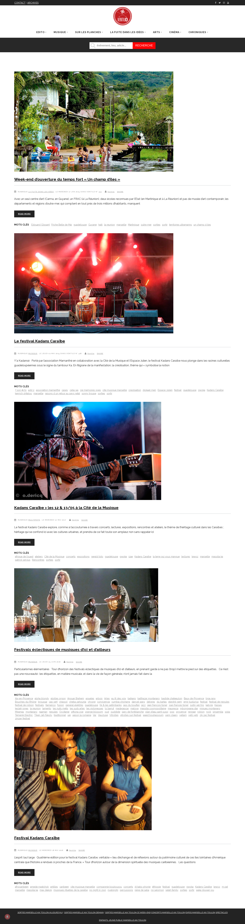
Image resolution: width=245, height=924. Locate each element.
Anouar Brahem (75, 698)
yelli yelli (193, 715)
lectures (185, 556)
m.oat (225, 886)
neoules (53, 711)
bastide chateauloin (171, 698)
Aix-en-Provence (24, 698)
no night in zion (97, 890)
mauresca (173, 708)
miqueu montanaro (210, 708)
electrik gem (175, 701)
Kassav (218, 705)
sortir (165, 224)
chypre (92, 701)
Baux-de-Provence (194, 698)
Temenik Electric (24, 715)
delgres (151, 701)
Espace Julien (165, 390)
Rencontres (38, 560)
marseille (121, 224)
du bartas (162, 701)
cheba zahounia (77, 701)
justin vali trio (197, 705)
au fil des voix (118, 698)
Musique (32, 353)
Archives (32, 3)
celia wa (74, 390)
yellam (183, 715)
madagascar (122, 708)
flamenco (51, 705)
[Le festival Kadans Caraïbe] (93, 284)
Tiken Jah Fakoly (43, 715)
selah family (172, 890)
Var (94, 715)
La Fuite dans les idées (41, 192)
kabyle (209, 705)
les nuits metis (60, 708)
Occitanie (64, 711)
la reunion (109, 224)
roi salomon (157, 890)
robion (200, 711)
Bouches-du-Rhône (25, 701)
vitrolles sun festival (130, 715)
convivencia (103, 701)
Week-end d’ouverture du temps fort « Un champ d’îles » (67, 179)
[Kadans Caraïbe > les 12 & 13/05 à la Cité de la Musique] (87, 451)
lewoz (195, 556)
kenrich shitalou (23, 393)
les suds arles (77, 708)
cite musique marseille (114, 390)
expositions (83, 556)
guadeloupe (80, 224)
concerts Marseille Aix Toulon (168, 912)
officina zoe (77, 711)
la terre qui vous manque (166, 556)
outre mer (146, 224)
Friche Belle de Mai (61, 224)
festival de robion (24, 705)
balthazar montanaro (149, 698)
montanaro (31, 711)
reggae (192, 711)
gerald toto (97, 556)
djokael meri (149, 390)
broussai (42, 701)
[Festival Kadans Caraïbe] (83, 779)
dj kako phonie (142, 886)
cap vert (53, 701)
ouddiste (115, 711)
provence (181, 711)
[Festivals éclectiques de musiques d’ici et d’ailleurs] (86, 605)
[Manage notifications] (7, 916)
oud (107, 711)
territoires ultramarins (180, 224)
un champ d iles (202, 224)
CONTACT (20, 3)
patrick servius (22, 560)
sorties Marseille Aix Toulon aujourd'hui (40, 912)
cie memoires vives (90, 390)
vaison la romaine (81, 715)
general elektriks (74, 705)
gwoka (201, 390)
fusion (60, 705)
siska (227, 711)
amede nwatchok (39, 886)
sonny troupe (89, 393)
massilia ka (217, 556)
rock (208, 711)
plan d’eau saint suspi (156, 711)
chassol (63, 701)
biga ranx (211, 698)
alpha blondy (42, 698)
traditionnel (60, 715)
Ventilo (111, 192)
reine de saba (142, 890)
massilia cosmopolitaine (153, 708)
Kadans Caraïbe (215, 390)
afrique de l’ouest (24, 556)
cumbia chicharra (121, 701)
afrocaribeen (21, 886)
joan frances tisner (178, 705)
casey (65, 390)
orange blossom (94, 711)
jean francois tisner (157, 705)
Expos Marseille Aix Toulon (200, 912)
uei (69, 715)
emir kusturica (191, 701)
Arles (107, 698)
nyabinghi (113, 890)
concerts (71, 556)
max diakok (46, 890)
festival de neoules (219, 701)
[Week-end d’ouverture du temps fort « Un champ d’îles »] (93, 122)
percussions (126, 890)
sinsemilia (218, 711)
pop (172, 711)
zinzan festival (22, 718)
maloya (134, 708)
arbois (99, 698)
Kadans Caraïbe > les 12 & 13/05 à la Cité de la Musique (66, 507)
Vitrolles (114, 715)
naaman (43, 711)
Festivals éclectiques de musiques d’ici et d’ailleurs (62, 649)
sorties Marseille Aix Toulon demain (84, 912)
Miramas (19, 711)
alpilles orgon (58, 698)
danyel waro (138, 701)
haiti (100, 224)
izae (130, 556)
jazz (143, 705)
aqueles (90, 698)
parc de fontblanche (133, 711)
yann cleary (171, 715)
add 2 (31, 390)
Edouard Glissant (40, 224)
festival (178, 390)
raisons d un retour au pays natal (62, 393)
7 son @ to (20, 390)
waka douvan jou (205, 890)
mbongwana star (189, 708)
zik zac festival (207, 715)
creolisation (134, 390)
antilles (54, 886)
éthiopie (156, 886)
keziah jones (21, 708)
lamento (46, 708)
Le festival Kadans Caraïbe (39, 341)
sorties (156, 224)
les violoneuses (94, 708)
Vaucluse (103, 715)
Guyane (92, 224)
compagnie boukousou (109, 886)
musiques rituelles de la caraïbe (71, 890)
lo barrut (109, 708)
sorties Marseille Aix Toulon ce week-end (128, 912)
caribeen (64, 886)
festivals (39, 705)
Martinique (133, 224)
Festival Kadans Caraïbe (37, 838)
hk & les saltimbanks (111, 705)
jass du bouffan (131, 705)
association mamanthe (48, 390)
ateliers (39, 556)
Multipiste (34, 520)
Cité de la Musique (54, 556)
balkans (132, 698)
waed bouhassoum (153, 715)
